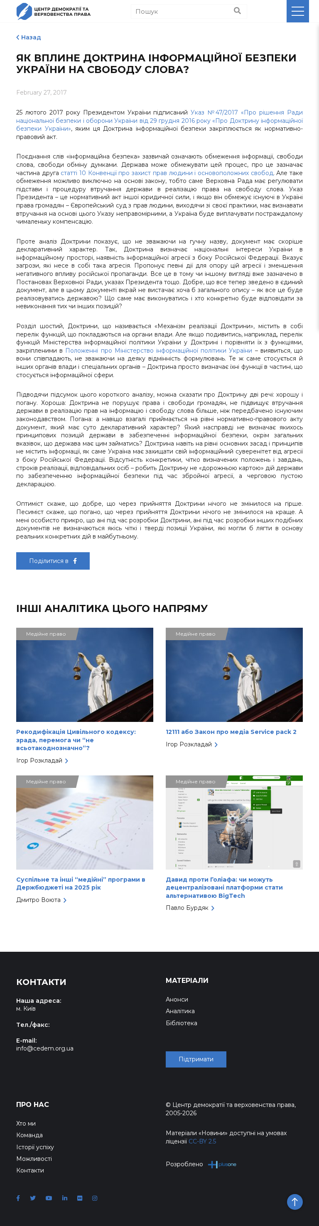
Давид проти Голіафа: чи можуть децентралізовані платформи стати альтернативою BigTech (224, 887)
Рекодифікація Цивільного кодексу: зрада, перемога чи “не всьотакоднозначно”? (76, 740)
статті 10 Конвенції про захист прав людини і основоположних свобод (167, 173)
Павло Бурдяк (187, 908)
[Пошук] (237, 11)
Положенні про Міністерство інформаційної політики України (158, 350)
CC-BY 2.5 (202, 1141)
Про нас (32, 1105)
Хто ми (26, 1123)
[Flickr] (79, 1198)
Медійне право (46, 634)
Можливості (34, 1159)
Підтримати (196, 1059)
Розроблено (184, 1164)
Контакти (30, 1170)
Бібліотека (181, 1023)
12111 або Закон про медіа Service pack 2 (231, 732)
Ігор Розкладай (39, 760)
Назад (31, 37)
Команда (29, 1135)
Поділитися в (49, 561)
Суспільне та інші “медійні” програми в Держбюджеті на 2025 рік (80, 884)
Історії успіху (35, 1147)
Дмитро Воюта (38, 900)
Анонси (177, 999)
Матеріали (187, 981)
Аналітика (180, 1011)
